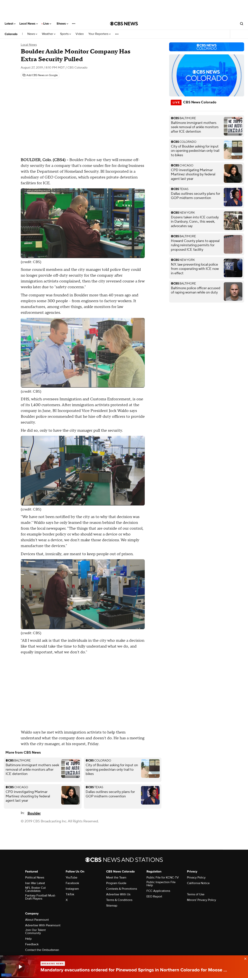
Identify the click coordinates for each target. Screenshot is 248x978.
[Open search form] (241, 23)
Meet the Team (116, 877)
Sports (64, 34)
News (31, 34)
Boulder (34, 813)
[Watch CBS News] (20, 966)
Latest (9, 23)
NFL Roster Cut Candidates (35, 889)
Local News (27, 23)
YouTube (71, 877)
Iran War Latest (35, 883)
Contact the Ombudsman (42, 949)
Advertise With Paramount (42, 925)
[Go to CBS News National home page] (124, 24)
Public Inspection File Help (161, 884)
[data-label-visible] (244, 958)
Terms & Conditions (119, 900)
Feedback (32, 944)
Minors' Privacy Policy (201, 900)
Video (80, 34)
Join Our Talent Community (35, 931)
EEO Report (154, 896)
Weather (48, 34)
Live (46, 24)
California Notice (198, 883)
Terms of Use (195, 894)
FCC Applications (158, 890)
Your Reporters (98, 34)
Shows (62, 23)
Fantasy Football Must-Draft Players (40, 897)
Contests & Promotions (121, 888)
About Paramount (37, 919)
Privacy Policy (196, 877)
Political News (34, 877)
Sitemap (111, 905)
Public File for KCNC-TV (162, 877)
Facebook (72, 883)
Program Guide (116, 883)
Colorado (11, 34)
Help (28, 938)
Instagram (72, 888)
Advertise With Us (118, 894)
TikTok (70, 894)
